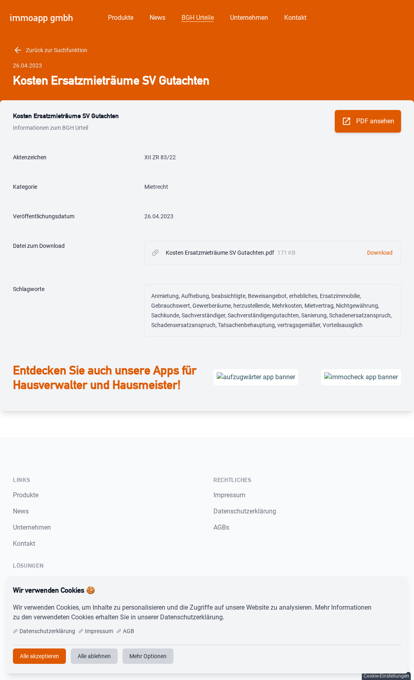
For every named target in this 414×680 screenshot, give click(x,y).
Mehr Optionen (148, 656)
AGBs (221, 527)
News (157, 17)
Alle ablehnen (94, 656)
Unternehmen (249, 17)
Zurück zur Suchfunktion (50, 50)
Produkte (120, 17)
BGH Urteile (198, 17)
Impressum (229, 495)
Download (380, 252)
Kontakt (295, 17)
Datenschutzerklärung (244, 511)
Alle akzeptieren (374, 590)
